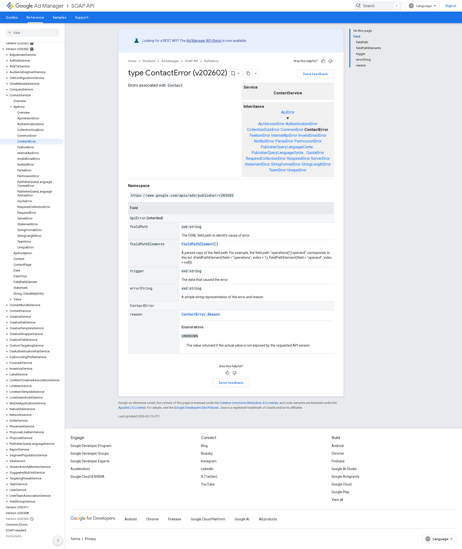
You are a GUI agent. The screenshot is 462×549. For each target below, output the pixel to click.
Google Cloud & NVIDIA (87, 476)
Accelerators (80, 469)
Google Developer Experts (90, 461)
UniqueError (297, 170)
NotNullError (264, 141)
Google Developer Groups (90, 453)
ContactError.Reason (200, 314)
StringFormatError (286, 164)
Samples (59, 17)
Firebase (338, 461)
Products (149, 61)
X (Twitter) (209, 476)
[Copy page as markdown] (248, 73)
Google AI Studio (344, 469)
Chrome (338, 453)
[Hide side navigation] (58, 540)
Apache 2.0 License (132, 407)
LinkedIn (207, 469)
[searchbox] (32, 33)
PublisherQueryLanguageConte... (288, 147)
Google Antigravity (345, 476)
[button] (31, 49)
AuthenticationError (301, 124)
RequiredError (298, 158)
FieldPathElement (197, 244)
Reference (35, 17)
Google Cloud (342, 484)
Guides (12, 17)
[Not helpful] (330, 61)
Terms (75, 539)
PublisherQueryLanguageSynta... (278, 152)
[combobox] (377, 5)
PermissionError (308, 141)
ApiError (288, 112)
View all (337, 500)
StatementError (257, 164)
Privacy (90, 539)
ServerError (320, 158)
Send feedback (315, 74)
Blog (204, 446)
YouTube (208, 484)
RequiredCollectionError (266, 158)
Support (81, 17)
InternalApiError (284, 135)
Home (132, 61)
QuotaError (315, 152)
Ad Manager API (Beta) (204, 41)
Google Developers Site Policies (196, 407)
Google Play (340, 492)
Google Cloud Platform (208, 519)
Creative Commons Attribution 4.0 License (249, 403)
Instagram (209, 461)
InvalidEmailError (312, 135)
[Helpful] (323, 61)
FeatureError (260, 135)
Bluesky (207, 453)
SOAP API (83, 6)
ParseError (284, 141)
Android (338, 446)
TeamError (277, 170)
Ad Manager (49, 6)
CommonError (292, 129)
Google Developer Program (91, 446)
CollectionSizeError (263, 129)
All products (268, 519)
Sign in (450, 6)
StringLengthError (316, 164)
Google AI (242, 519)
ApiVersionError (271, 124)
